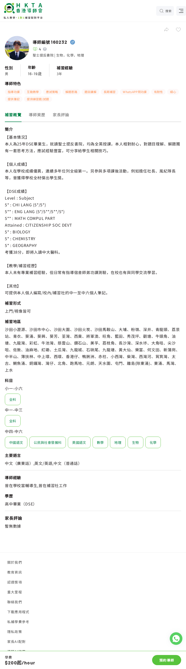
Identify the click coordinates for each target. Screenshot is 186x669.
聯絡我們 (14, 601)
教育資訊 (14, 572)
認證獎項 (14, 582)
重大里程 (14, 592)
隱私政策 (14, 631)
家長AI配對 (16, 641)
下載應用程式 (18, 611)
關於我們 (14, 562)
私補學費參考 (18, 621)
